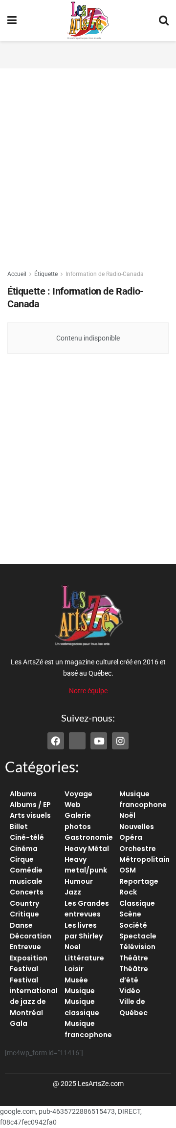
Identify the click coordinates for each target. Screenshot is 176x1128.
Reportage (138, 881)
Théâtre (133, 958)
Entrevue (25, 947)
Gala (18, 1023)
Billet (19, 826)
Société (133, 925)
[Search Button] (164, 20)
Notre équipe (88, 691)
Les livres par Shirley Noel (84, 936)
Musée (76, 980)
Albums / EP (30, 804)
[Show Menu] (12, 20)
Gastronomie (89, 837)
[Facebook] (55, 740)
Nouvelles (136, 826)
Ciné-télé (27, 837)
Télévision (137, 947)
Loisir (74, 969)
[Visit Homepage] (88, 20)
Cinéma (24, 848)
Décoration (30, 936)
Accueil (16, 274)
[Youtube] (98, 740)
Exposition (28, 958)
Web (73, 804)
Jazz (73, 892)
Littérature (84, 958)
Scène (130, 914)
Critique (24, 914)
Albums (23, 794)
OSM (127, 870)
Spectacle (137, 936)
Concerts (27, 892)
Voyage (78, 794)
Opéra (130, 837)
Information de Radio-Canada (105, 274)
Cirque (22, 859)
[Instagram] (120, 740)
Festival (24, 969)
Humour (79, 881)
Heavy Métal (87, 848)
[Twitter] (77, 740)
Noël (127, 815)
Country (24, 903)
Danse (21, 925)
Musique (80, 991)
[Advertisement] (88, 53)
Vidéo (129, 991)
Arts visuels (30, 815)
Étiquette (46, 274)
